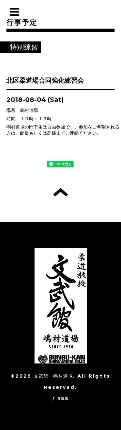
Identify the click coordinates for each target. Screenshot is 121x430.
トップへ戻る (60, 192)
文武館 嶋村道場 (53, 376)
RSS (62, 398)
